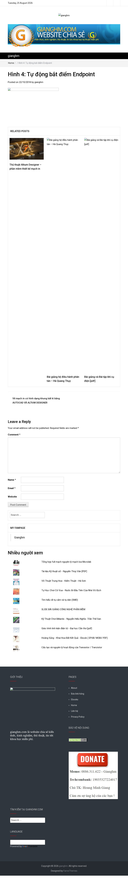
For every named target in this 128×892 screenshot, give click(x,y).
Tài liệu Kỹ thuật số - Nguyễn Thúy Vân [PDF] (64, 571)
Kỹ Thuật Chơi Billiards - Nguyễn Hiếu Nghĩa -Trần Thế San (71, 618)
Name (12, 479)
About (74, 688)
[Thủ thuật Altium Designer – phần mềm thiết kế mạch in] (27, 148)
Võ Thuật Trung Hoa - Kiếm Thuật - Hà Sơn (64, 580)
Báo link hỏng (77, 693)
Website (12, 496)
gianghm (13, 56)
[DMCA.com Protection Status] (78, 739)
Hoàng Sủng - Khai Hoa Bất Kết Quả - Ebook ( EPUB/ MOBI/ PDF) (75, 637)
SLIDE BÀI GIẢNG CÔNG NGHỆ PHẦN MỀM (63, 609)
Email (11, 488)
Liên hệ (74, 711)
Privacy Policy (77, 717)
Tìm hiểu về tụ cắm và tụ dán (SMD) (60, 599)
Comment (14, 434)
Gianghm (19, 537)
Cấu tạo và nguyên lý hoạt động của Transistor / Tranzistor (72, 647)
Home (11, 63)
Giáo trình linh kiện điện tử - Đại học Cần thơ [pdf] (67, 628)
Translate (32, 846)
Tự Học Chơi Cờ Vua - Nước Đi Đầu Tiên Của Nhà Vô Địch (71, 590)
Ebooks (74, 699)
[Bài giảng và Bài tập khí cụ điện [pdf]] (101, 254)
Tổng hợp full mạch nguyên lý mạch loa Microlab (66, 561)
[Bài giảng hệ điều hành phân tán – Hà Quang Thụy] (64, 254)
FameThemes (70, 871)
